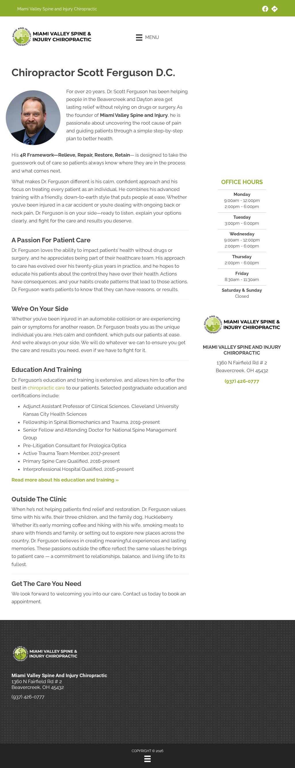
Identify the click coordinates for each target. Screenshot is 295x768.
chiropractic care (46, 388)
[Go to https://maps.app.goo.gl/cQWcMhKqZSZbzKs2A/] (274, 10)
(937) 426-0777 (242, 381)
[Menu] (147, 759)
